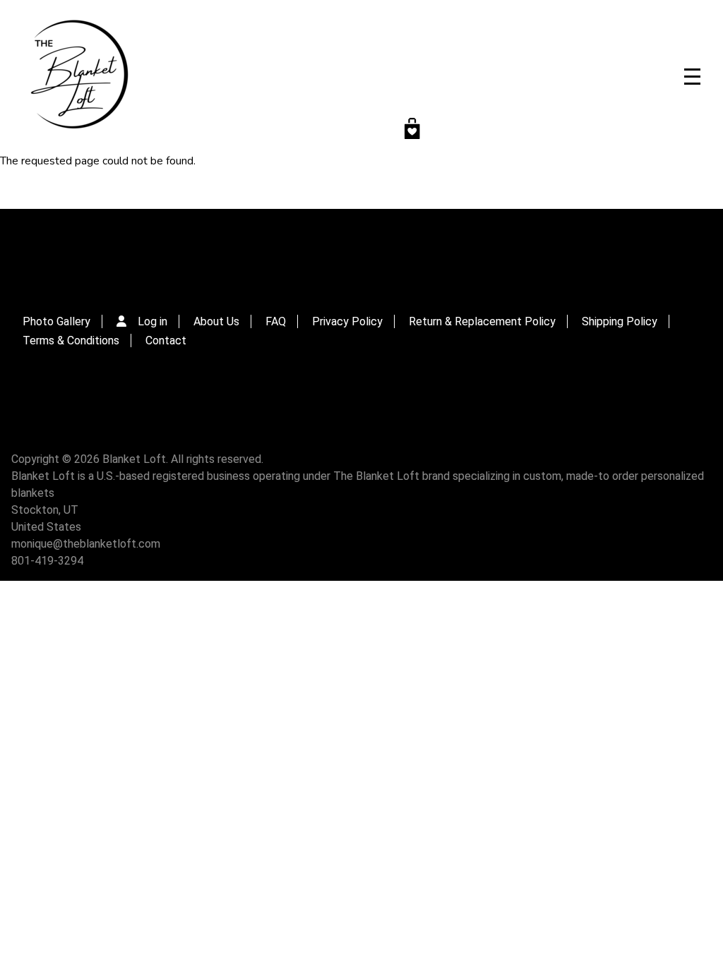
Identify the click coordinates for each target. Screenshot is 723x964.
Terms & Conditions (71, 340)
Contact (165, 340)
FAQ (275, 321)
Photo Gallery (56, 321)
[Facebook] (361, 248)
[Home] (78, 76)
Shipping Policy (619, 321)
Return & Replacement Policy (482, 321)
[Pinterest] (393, 248)
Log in (152, 321)
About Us (216, 321)
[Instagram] (330, 248)
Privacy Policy (347, 321)
